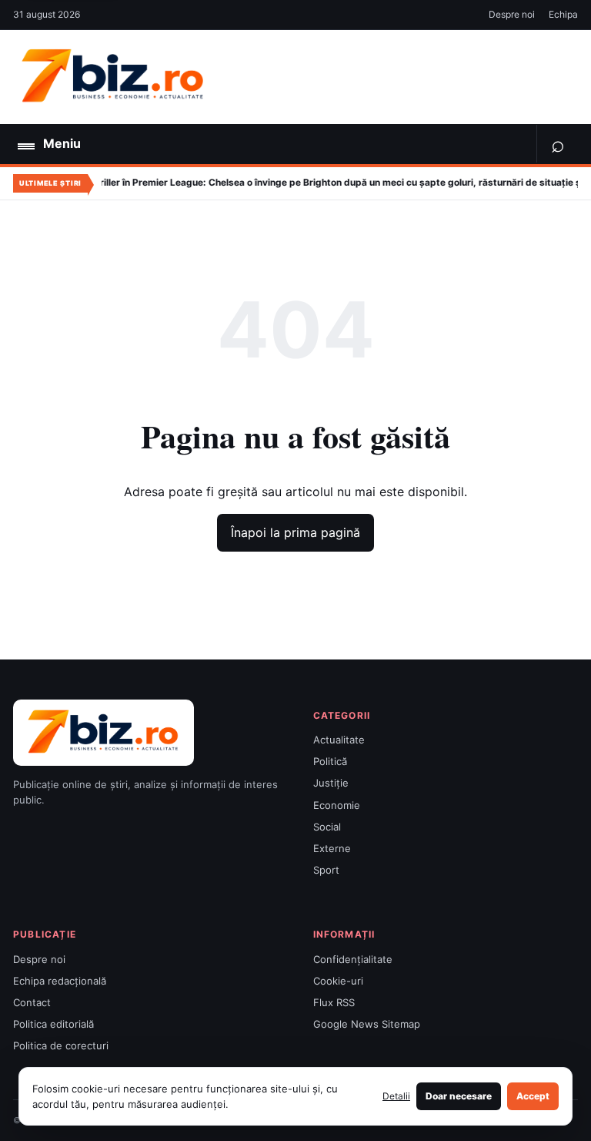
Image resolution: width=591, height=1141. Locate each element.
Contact (32, 1002)
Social (327, 827)
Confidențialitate (352, 959)
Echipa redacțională (59, 981)
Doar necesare (459, 1096)
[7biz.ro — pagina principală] (113, 77)
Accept (532, 1096)
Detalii (396, 1096)
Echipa (563, 14)
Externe (332, 848)
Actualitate (339, 739)
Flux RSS (334, 1002)
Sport (326, 870)
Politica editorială (53, 1024)
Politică (330, 761)
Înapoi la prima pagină (295, 532)
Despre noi (512, 14)
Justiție (331, 783)
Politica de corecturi (61, 1045)
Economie (336, 805)
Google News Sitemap (366, 1024)
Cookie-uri (338, 981)
